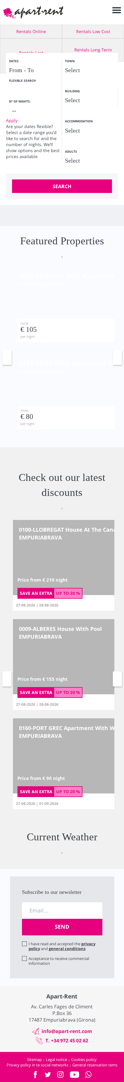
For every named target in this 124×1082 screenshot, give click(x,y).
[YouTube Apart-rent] (74, 1074)
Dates (14, 61)
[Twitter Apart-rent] (48, 1074)
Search (62, 186)
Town (70, 61)
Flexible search (23, 80)
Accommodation (79, 121)
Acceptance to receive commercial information (59, 961)
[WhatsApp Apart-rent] (88, 1074)
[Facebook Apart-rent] (35, 1074)
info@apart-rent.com (67, 1031)
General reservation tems (94, 1065)
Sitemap (34, 1059)
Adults (71, 151)
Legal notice (56, 1059)
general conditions (67, 948)
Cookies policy (84, 1059)
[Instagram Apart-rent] (60, 1074)
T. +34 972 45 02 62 (66, 1040)
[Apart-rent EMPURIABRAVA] (33, 12)
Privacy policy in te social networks (37, 1065)
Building (72, 91)
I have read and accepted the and (62, 946)
